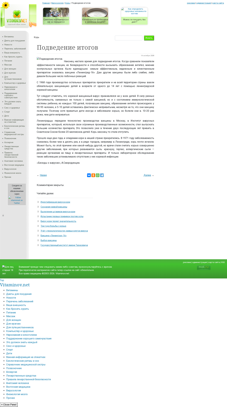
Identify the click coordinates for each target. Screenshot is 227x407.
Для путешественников (13, 78)
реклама (191, 3)
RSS (223, 262)
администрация (203, 3)
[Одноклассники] (93, 175)
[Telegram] (102, 175)
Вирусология (10, 169)
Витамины (9, 36)
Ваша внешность (12, 53)
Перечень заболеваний (15, 48)
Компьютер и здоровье (15, 83)
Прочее (7, 177)
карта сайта (218, 3)
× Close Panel (8, 404)
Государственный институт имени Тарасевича (64, 245)
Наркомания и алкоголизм (10, 88)
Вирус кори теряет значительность (58, 221)
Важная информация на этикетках (14, 121)
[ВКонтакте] (89, 175)
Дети (6, 116)
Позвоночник (10, 138)
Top (2, 280)
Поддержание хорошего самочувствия (10, 95)
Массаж (8, 65)
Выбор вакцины (49, 240)
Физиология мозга (12, 173)
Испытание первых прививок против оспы (62, 216)
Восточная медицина (14, 165)
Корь (36, 37)
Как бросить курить (13, 57)
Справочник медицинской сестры (14, 133)
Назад (43, 175)
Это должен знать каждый (12, 102)
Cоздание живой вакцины (54, 207)
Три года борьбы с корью (53, 226)
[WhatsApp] (97, 175)
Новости (8, 44)
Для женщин (10, 69)
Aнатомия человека (13, 161)
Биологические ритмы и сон (14, 127)
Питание (8, 61)
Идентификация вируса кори (55, 202)
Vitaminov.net (15, 285)
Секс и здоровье (12, 108)
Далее (147, 175)
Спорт (7, 112)
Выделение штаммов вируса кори (58, 211)
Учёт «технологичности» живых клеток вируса (64, 231)
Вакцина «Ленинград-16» (54, 235)
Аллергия (8, 142)
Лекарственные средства (11, 147)
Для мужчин (10, 73)
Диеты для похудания (14, 40)
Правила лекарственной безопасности (11, 154)
